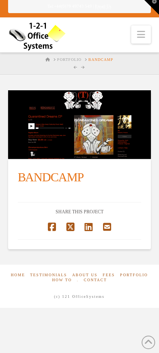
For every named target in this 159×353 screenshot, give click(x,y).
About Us (85, 275)
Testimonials (48, 275)
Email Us (103, 6)
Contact (95, 280)
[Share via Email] (107, 226)
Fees (109, 275)
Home (18, 275)
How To (62, 280)
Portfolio (134, 275)
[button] (141, 34)
